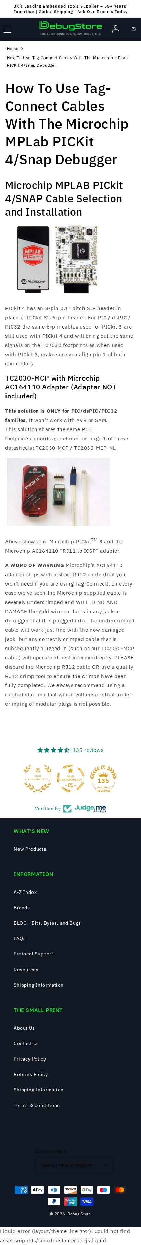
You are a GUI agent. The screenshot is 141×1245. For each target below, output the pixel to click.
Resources (26, 969)
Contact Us (26, 1043)
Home (12, 48)
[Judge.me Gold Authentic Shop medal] (37, 778)
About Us (24, 1028)
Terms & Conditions (37, 1105)
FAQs (20, 938)
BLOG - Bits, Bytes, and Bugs (47, 923)
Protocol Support (33, 954)
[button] (7, 29)
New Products (30, 849)
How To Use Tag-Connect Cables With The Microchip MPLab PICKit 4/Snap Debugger (67, 61)
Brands (22, 907)
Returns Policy (31, 1074)
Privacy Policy (30, 1059)
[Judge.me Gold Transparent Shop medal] (70, 778)
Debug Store (79, 1213)
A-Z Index (25, 892)
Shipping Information (39, 985)
